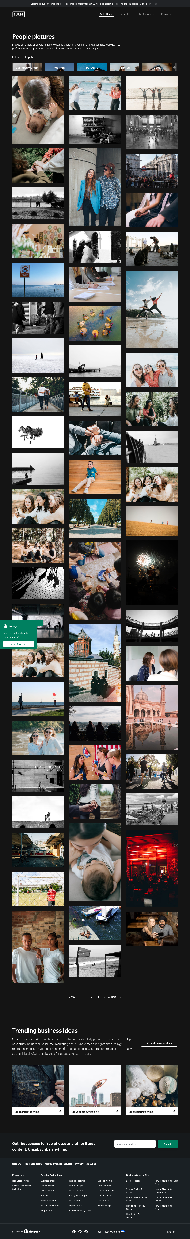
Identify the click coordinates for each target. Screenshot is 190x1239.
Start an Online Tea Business (135, 1190)
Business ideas (147, 14)
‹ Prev (72, 996)
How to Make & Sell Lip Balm (137, 1199)
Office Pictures (48, 1190)
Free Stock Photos (20, 1180)
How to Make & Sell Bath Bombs (166, 1182)
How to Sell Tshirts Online (135, 1215)
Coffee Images (47, 1185)
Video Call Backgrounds (80, 1210)
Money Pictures (76, 1190)
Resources (167, 14)
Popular (30, 56)
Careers (16, 1163)
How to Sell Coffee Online (163, 1199)
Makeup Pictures (105, 1180)
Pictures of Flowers (50, 1205)
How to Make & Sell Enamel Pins (164, 1190)
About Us (91, 1163)
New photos (126, 14)
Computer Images (106, 1190)
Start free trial (18, 644)
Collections (105, 14)
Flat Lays (45, 1195)
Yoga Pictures (75, 1205)
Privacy (79, 1163)
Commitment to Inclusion (58, 1163)
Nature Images (76, 1185)
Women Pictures (48, 1200)
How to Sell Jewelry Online (135, 1207)
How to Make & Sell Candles (164, 1207)
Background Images (78, 1195)
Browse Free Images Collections (21, 1187)
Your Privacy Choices (109, 1231)
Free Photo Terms (33, 1163)
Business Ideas (133, 1180)
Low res (53, 140)
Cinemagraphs (104, 1195)
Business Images (49, 1180)
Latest (16, 56)
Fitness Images (105, 1205)
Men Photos (74, 1200)
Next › (114, 996)
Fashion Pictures (77, 1180)
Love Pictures (104, 1200)
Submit (168, 1144)
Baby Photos (46, 1210)
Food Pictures (104, 1185)
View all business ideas (159, 1043)
